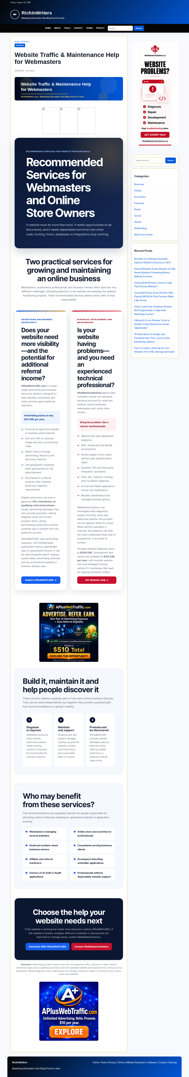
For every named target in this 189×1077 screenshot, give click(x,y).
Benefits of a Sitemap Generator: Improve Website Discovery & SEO (152, 261)
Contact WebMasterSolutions (92, 946)
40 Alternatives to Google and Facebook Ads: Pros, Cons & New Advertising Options (152, 338)
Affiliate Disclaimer (135, 1062)
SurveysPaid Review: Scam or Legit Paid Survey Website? (153, 284)
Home (48, 28)
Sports (137, 222)
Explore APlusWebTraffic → (41, 579)
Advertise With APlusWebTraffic (47, 946)
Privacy (100, 28)
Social (137, 216)
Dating (137, 190)
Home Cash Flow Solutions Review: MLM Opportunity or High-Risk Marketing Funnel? (153, 310)
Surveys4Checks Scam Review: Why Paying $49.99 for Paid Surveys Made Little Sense (154, 297)
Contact (78, 28)
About (57, 28)
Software (152, 1062)
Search (139, 28)
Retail (137, 209)
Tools (67, 28)
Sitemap (172, 1062)
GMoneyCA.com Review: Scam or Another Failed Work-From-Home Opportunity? (152, 324)
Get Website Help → (96, 579)
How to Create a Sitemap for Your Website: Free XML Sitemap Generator (154, 350)
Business (25, 41)
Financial (139, 203)
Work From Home (143, 234)
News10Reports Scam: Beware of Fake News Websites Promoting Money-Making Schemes (155, 273)
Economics (140, 197)
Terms (89, 28)
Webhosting (140, 228)
